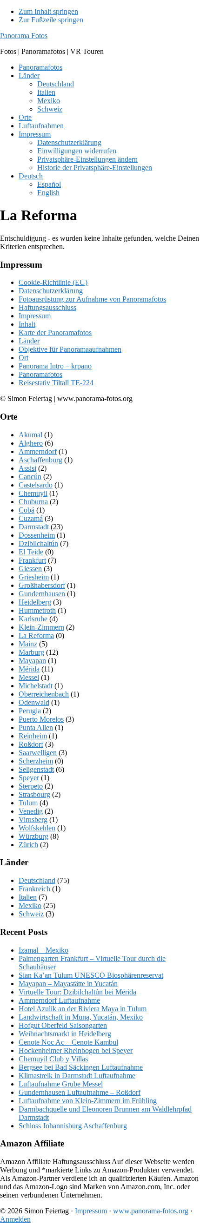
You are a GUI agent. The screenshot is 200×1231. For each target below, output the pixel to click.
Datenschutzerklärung (51, 291)
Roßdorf (31, 744)
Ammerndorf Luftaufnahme (59, 1000)
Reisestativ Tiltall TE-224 (56, 383)
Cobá (26, 510)
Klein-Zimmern (41, 627)
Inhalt (27, 324)
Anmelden (15, 1219)
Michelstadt (36, 686)
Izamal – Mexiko (43, 950)
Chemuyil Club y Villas (53, 1059)
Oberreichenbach (44, 694)
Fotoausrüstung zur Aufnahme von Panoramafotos (92, 299)
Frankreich (34, 889)
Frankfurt (32, 560)
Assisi (27, 468)
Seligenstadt (36, 769)
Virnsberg (33, 819)
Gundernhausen (42, 594)
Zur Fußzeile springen (51, 20)
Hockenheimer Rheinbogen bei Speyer (76, 1050)
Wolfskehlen (37, 828)
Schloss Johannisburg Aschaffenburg (73, 1126)
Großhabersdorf (42, 585)
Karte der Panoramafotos (55, 332)
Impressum (35, 316)
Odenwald (34, 702)
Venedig (31, 811)
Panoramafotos (40, 374)
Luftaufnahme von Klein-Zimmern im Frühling (88, 1101)
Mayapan (32, 661)
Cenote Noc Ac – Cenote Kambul (68, 1042)
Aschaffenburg (40, 460)
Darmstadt (34, 527)
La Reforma (36, 635)
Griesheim (34, 577)
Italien (28, 897)
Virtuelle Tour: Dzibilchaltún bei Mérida (77, 992)
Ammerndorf (38, 451)
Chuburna (33, 502)
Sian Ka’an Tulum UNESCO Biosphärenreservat (91, 975)
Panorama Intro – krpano (55, 366)
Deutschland (37, 880)
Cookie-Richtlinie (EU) (53, 282)
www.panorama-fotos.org (150, 1211)
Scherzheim (36, 761)
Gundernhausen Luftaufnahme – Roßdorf (79, 1092)
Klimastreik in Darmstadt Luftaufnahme (77, 1076)
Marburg (31, 652)
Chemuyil (33, 493)
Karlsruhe (33, 619)
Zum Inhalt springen (48, 11)
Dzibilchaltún (38, 543)
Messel (29, 677)
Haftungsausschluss (47, 307)
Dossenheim (37, 535)
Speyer (29, 778)
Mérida (29, 669)
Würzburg (33, 836)
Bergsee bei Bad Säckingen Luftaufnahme (81, 1067)
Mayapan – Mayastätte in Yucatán (68, 983)
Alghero (31, 443)
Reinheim (33, 736)
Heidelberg (35, 602)
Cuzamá (31, 518)
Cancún (30, 477)
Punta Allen (36, 727)
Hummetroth (37, 610)
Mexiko (30, 905)
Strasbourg (34, 794)
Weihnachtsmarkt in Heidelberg (65, 1034)
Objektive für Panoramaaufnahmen (70, 349)
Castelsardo (36, 485)
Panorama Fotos (23, 35)
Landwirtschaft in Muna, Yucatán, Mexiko (81, 1017)
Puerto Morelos (41, 719)
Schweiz (31, 914)
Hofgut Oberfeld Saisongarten (63, 1025)
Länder (29, 341)
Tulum (28, 803)
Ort (23, 358)
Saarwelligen (38, 753)
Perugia (30, 711)
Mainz (28, 644)
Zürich (28, 845)
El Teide (31, 552)
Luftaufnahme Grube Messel (61, 1084)
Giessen (30, 569)
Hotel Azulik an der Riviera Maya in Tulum (83, 1009)
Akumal (30, 435)
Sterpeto (31, 786)
